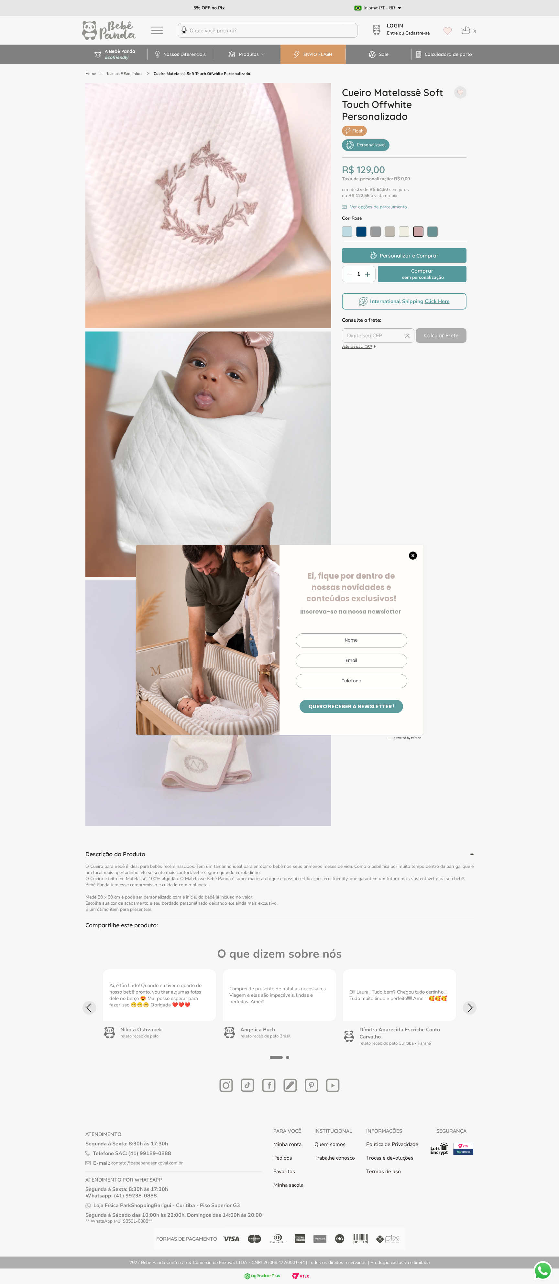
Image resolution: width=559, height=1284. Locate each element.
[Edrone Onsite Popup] (279, 642)
